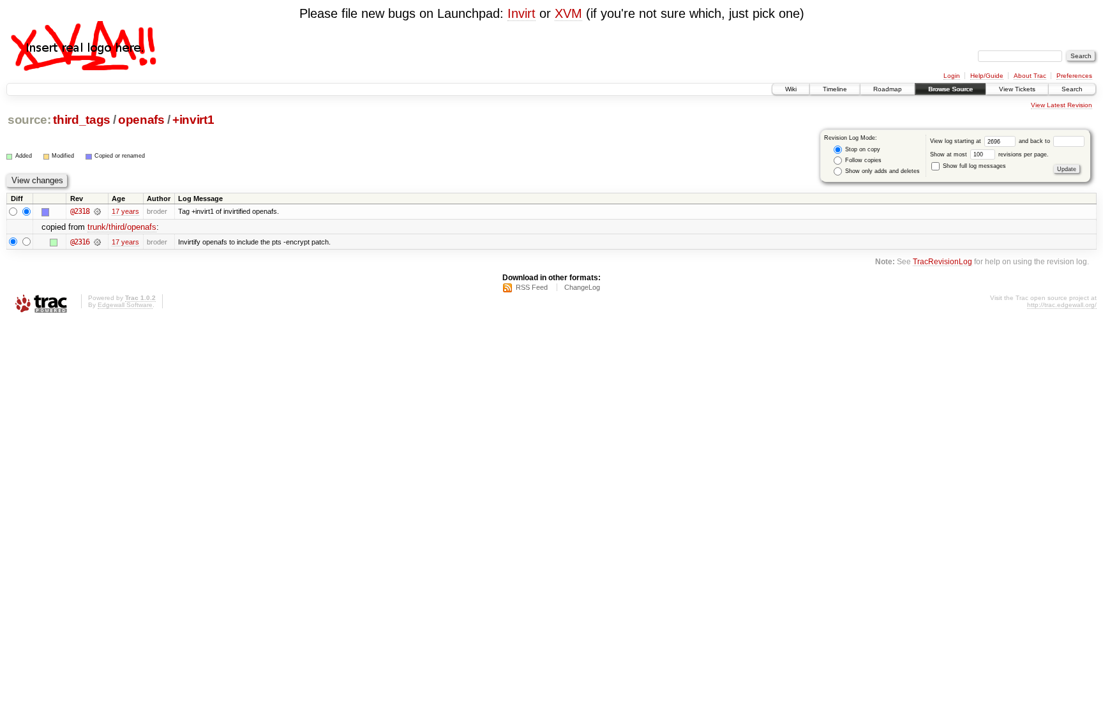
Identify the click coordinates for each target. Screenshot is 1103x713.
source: (29, 119)
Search (1072, 89)
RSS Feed (532, 287)
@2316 (79, 241)
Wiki (791, 89)
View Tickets (1017, 89)
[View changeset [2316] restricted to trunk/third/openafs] (97, 241)
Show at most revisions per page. (989, 154)
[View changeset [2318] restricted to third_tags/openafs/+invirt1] (97, 211)
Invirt (521, 13)
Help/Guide (986, 75)
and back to (1035, 141)
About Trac (1030, 75)
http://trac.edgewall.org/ (1062, 304)
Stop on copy (861, 149)
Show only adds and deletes (881, 171)
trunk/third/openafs (121, 227)
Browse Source (950, 89)
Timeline (835, 89)
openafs (141, 119)
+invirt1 (193, 119)
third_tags (81, 119)
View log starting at (956, 141)
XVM (568, 13)
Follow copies (862, 160)
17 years (125, 211)
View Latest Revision (1061, 105)
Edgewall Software (125, 304)
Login (951, 75)
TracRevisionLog (942, 261)
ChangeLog (582, 287)
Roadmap (887, 89)
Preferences (1074, 75)
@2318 (79, 211)
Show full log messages (973, 166)
